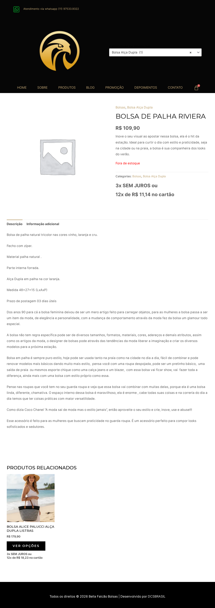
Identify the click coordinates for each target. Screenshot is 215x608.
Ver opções (26, 546)
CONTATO (175, 88)
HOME (22, 88)
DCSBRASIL (156, 596)
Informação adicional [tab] (43, 224)
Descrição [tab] (15, 224)
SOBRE (42, 88)
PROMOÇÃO (114, 88)
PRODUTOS (67, 88)
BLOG (90, 88)
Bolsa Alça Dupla (140, 107)
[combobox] (155, 52)
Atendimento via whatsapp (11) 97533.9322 (51, 8)
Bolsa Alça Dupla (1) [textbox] (152, 52)
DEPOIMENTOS (145, 88)
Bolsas (120, 107)
